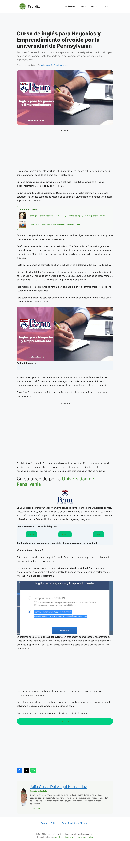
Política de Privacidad (62, 823)
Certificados (69, 6)
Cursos (83, 6)
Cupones (65, 534)
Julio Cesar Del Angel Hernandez (58, 786)
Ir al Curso (65, 721)
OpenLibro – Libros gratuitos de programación (73, 837)
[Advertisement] (65, 22)
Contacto (45, 823)
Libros (105, 6)
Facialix (34, 6)
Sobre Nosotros (81, 823)
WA (33, 770)
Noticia (94, 6)
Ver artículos (35, 808)
